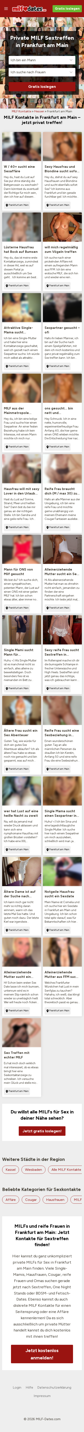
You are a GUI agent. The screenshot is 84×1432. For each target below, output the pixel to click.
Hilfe (29, 1387)
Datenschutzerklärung (54, 1387)
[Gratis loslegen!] (42, 1122)
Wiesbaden (33, 1170)
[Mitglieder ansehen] (21, 146)
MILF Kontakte (21, 111)
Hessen (39, 111)
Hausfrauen (55, 1200)
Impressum (42, 1396)
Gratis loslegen (67, 9)
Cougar (31, 1200)
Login (17, 1387)
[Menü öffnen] (6, 8)
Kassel (11, 1170)
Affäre (11, 1200)
